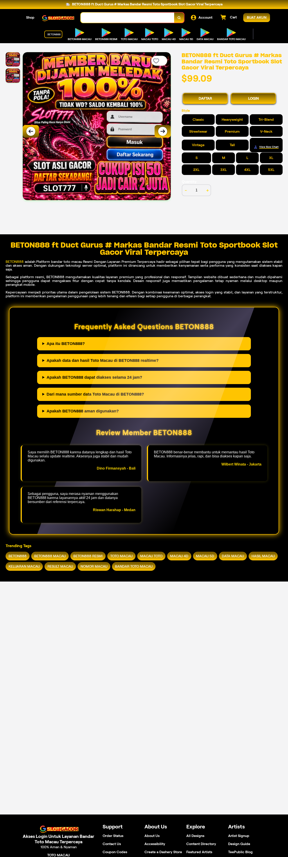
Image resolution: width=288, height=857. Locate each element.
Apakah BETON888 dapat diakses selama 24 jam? (94, 377)
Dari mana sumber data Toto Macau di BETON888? (95, 394)
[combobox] (127, 18)
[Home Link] (57, 17)
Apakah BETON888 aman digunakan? (83, 411)
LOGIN (253, 98)
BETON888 (15, 262)
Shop (30, 17)
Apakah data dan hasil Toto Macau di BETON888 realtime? (103, 360)
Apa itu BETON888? (66, 343)
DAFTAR (205, 98)
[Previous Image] (31, 131)
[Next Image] (163, 131)
